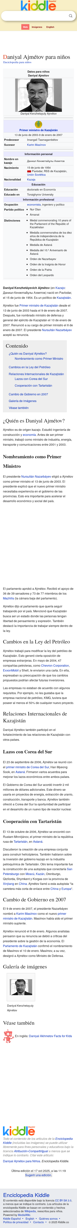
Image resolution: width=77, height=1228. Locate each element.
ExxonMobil (11, 670)
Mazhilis (8, 598)
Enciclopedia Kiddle (26, 1194)
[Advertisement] (38, 41)
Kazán (40, 874)
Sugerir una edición (38, 1175)
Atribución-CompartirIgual (31, 1151)
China (23, 883)
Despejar (63, 16)
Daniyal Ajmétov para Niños (21, 1161)
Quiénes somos (48, 1218)
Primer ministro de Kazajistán (38, 130)
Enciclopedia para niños (17, 62)
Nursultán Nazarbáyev (57, 330)
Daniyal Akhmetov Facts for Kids (50, 1036)
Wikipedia (30, 1211)
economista (34, 204)
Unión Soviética (36, 174)
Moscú (30, 874)
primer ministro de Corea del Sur (27, 767)
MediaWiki (24, 1215)
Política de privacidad (15, 1222)
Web (25, 27)
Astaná (20, 772)
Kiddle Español (12, 1218)
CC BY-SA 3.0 (63, 1200)
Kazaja (31, 179)
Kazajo (60, 288)
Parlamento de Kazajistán (20, 946)
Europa (66, 889)
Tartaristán (20, 841)
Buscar (70, 16)
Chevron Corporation (55, 665)
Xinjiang (8, 883)
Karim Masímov (36, 145)
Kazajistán (64, 297)
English (50, 27)
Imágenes (37, 27)
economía (29, 434)
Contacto (38, 1222)
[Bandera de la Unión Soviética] (29, 171)
